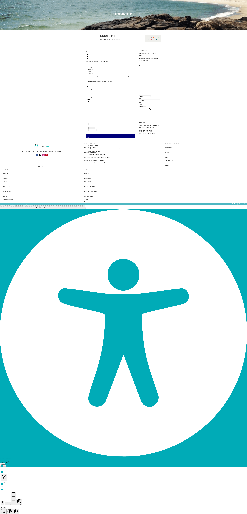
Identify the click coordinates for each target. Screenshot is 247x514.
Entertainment (87, 194)
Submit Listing (41, 166)
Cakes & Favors (88, 176)
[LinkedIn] (156, 37)
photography (87, 183)
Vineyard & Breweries (8, 199)
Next (88, 137)
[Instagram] (43, 155)
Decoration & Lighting (98, 61)
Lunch (167, 152)
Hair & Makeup (87, 181)
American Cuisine (170, 168)
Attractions (5, 176)
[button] (85, 207)
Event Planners (87, 178)
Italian (167, 165)
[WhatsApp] (159, 37)
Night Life (5, 196)
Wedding (107, 61)
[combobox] (42, 207)
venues (86, 199)
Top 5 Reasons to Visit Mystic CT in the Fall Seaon (96, 162)
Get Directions (144, 50)
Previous (89, 135)
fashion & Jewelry (88, 196)
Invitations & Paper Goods (90, 191)
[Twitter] (40, 155)
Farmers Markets (7, 191)
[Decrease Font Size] (2, 472)
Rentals (86, 201)
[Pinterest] (151, 39)
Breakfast (168, 162)
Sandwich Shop (169, 160)
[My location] (111, 126)
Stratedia (10, 204)
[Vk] (153, 39)
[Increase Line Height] (2, 484)
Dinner (167, 150)
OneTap (7, 461)
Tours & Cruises (6, 186)
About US (42, 159)
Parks (4, 189)
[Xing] (156, 39)
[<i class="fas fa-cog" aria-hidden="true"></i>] (145, 106)
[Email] (158, 39)
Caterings (86, 173)
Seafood (168, 155)
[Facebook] (149, 37)
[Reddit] (154, 37)
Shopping (5, 181)
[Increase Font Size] (2, 466)
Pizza (167, 157)
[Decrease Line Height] (2, 489)
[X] (151, 37)
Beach (4, 183)
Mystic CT (27, 204)
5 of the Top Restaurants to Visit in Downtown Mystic (97, 157)
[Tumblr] (149, 39)
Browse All (5, 173)
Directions (41, 163)
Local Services (41, 161)
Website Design (5, 204)
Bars (4, 194)
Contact (42, 164)
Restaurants (169, 147)
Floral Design (87, 189)
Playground (5, 178)
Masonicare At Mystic (107, 36)
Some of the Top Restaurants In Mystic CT (94, 160)
